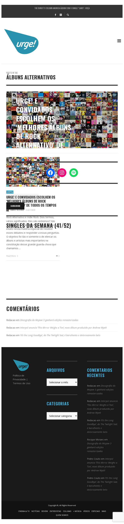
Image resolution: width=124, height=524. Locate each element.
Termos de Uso (21, 383)
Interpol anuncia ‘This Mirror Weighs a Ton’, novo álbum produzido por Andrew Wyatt (63, 327)
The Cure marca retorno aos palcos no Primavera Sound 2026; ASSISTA (62, 8)
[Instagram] (60, 14)
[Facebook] (55, 14)
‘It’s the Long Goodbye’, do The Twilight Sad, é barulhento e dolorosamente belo (60, 335)
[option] (62, 120)
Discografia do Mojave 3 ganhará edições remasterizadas (49, 320)
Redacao (11, 320)
